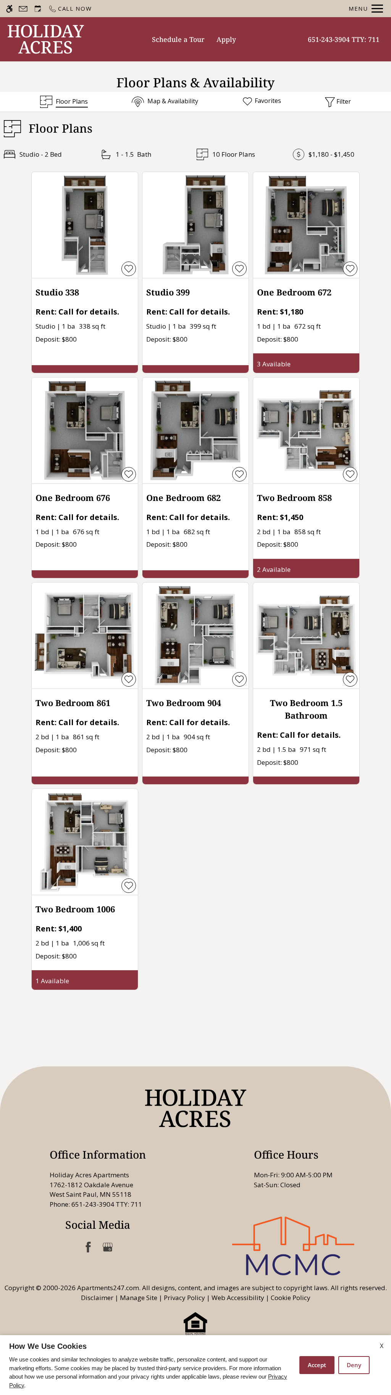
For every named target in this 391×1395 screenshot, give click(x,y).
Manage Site (138, 1297)
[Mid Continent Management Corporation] (293, 1245)
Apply (226, 39)
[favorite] (128, 269)
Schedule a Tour (178, 39)
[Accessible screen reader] (9, 8)
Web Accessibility (238, 1297)
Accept (317, 1365)
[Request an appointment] (37, 8)
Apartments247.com (108, 1287)
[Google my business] (107, 1247)
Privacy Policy (184, 1297)
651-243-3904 (344, 39)
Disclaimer (97, 1297)
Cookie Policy (290, 1297)
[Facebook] (88, 1247)
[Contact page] (23, 8)
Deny (354, 1365)
